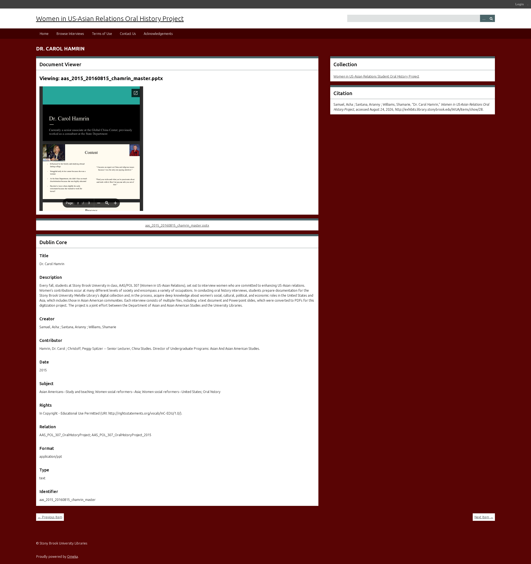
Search (491, 18)
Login (519, 4)
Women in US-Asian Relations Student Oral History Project (376, 76)
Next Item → (483, 517)
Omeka (72, 556)
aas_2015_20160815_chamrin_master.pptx (177, 225)
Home (44, 33)
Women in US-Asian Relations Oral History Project (110, 18)
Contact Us (128, 33)
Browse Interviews (70, 33)
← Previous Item (50, 517)
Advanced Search (483, 18)
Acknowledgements (158, 33)
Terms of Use (102, 33)
